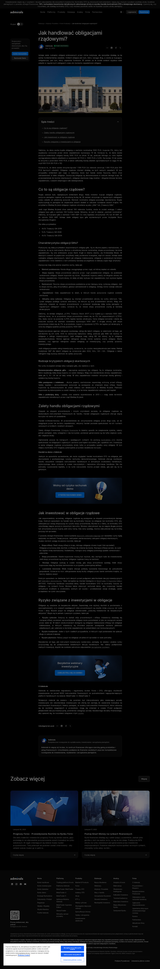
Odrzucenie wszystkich (72, 954)
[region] (44, 954)
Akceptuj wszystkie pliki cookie (72, 948)
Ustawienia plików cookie (72, 960)
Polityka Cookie (23, 955)
